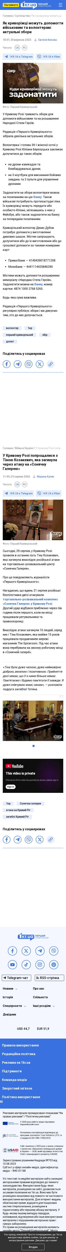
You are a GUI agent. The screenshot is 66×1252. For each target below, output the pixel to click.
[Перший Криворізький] (36, 5)
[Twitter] (39, 364)
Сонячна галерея (30, 803)
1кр (30, 328)
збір (44, 334)
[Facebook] (6, 364)
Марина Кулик (45, 476)
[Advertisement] (33, 409)
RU (24, 47)
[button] (33, 746)
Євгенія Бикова (47, 39)
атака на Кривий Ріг (18, 810)
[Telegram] (17, 364)
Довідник (9, 1014)
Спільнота (40, 997)
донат (10, 341)
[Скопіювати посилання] (50, 364)
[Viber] (28, 364)
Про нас (38, 988)
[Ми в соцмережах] (12, 951)
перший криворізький (19, 334)
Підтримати (11, 5)
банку (37, 197)
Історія (8, 997)
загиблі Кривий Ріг (17, 816)
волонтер (12, 328)
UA (17, 47)
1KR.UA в (21, 56)
